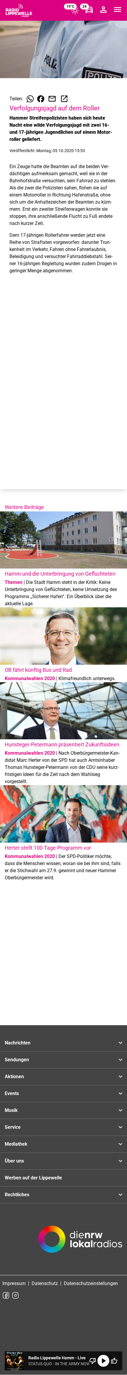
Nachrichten (17, 1043)
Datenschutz (45, 1283)
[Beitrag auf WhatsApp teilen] (30, 98)
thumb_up (114, 1360)
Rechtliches (17, 1194)
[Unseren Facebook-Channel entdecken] (5, 1295)
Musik (11, 1110)
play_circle (103, 1361)
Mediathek (16, 1144)
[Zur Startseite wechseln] (19, 10)
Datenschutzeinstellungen (91, 1283)
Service (13, 1127)
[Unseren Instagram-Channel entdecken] (15, 1295)
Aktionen (14, 1076)
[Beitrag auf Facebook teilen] (40, 98)
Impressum (14, 1283)
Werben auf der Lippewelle (33, 1178)
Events (12, 1093)
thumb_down (92, 1360)
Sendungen (17, 1059)
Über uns (14, 1161)
